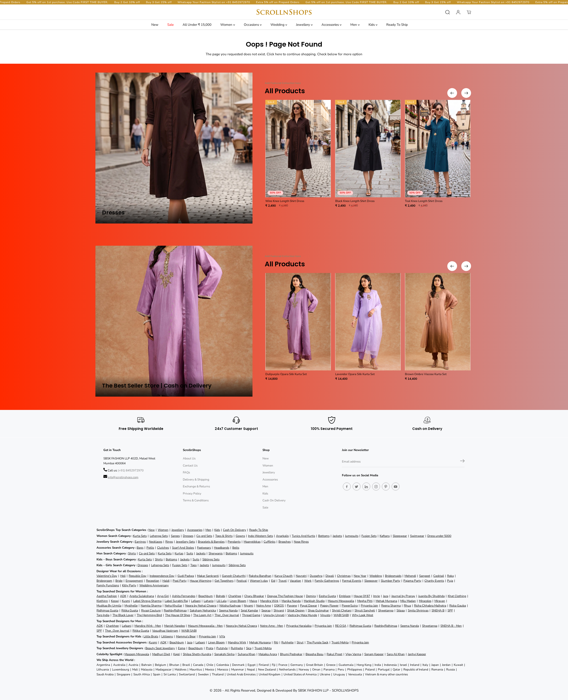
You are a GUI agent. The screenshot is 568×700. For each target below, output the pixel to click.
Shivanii (279, 610)
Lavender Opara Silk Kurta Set (355, 374)
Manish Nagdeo (174, 626)
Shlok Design (296, 610)
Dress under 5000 (439, 536)
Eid (273, 581)
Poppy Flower (329, 605)
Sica (248, 648)
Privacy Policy (192, 493)
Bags (140, 548)
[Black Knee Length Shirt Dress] (368, 148)
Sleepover (371, 581)
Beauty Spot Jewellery (160, 648)
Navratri (301, 576)
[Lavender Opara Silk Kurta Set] (368, 321)
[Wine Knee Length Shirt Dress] (298, 148)
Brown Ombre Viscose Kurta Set (426, 374)
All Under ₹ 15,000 (197, 24)
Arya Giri (163, 596)
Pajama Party (412, 581)
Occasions (252, 24)
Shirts (132, 553)
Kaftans (385, 536)
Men (354, 24)
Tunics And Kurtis (303, 536)
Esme (181, 648)
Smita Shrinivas (418, 610)
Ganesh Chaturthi (234, 576)
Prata (209, 648)
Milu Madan (408, 601)
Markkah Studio (314, 601)
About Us (189, 458)
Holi (123, 576)
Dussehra (316, 576)
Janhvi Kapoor (417, 654)
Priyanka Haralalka (299, 626)
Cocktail (438, 576)
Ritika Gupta (129, 610)
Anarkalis (282, 536)
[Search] (447, 12)
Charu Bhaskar (254, 596)
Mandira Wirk (269, 601)
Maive (253, 601)
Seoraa (265, 610)
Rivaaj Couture (151, 610)
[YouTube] (395, 486)
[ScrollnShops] (284, 12)
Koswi (115, 601)
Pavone (292, 605)
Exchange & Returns (196, 486)
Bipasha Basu (314, 654)
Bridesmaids (393, 576)
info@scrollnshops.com (123, 477)
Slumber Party (390, 581)
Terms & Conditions (196, 500)
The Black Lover (123, 615)
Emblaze (345, 596)
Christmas (344, 576)
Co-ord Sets (204, 536)
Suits (189, 553)
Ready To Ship (397, 24)
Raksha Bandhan (260, 576)
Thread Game (251, 615)
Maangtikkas (252, 542)
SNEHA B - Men (451, 626)
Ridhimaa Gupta (107, 610)
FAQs (186, 472)
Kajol (176, 654)
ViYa (222, 636)
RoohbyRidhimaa (175, 610)
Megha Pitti (365, 601)
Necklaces (155, 542)
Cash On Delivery (274, 500)
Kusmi (126, 601)
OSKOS (279, 605)
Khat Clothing (457, 596)
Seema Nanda (228, 610)
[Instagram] (376, 486)
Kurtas (179, 553)
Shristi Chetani (341, 610)
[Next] (466, 93)
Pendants (234, 542)
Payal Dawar (308, 605)
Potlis (150, 548)
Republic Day (137, 576)
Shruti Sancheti (365, 610)
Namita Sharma (151, 605)
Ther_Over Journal (227, 615)
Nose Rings (301, 542)
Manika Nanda (291, 601)
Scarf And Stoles (183, 548)
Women (226, 24)
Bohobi (220, 596)
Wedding (277, 24)
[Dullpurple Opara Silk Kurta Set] (298, 321)
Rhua (407, 605)
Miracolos (425, 601)
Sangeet (424, 576)
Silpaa (400, 610)
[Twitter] (356, 486)
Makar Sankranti (208, 576)
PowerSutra (350, 605)
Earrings (140, 542)
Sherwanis (216, 553)
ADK (123, 596)
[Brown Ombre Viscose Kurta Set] (437, 321)
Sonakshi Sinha (224, 654)
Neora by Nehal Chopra (200, 605)
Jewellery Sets (185, 542)
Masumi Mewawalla (341, 601)
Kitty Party (129, 585)
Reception (152, 581)
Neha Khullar (173, 605)
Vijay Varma (353, 654)
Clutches (163, 548)
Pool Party (180, 581)
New (154, 24)
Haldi (166, 581)
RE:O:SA (340, 626)
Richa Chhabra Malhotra (430, 605)
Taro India (103, 615)
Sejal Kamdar (249, 610)
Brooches (284, 542)
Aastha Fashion (107, 596)
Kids (372, 24)
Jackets (337, 536)
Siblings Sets (210, 559)
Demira (311, 596)
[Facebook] (347, 486)
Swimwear (417, 536)
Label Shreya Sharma (147, 601)
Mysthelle (131, 605)
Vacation (295, 581)
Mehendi (410, 576)
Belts (235, 548)
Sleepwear (400, 536)
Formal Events (351, 581)
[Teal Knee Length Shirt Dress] (437, 148)
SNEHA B (438, 610)
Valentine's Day (107, 576)
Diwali (329, 576)
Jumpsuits (351, 536)
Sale (170, 24)
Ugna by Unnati (273, 615)
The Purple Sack (317, 642)
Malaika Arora (267, 654)
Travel (282, 581)
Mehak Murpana (386, 601)
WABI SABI (341, 615)
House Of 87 (362, 596)
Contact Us (190, 465)
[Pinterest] (386, 486)
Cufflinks (269, 542)
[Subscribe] (462, 461)
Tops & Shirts (224, 536)
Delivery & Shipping (196, 479)
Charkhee (234, 596)
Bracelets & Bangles (211, 542)
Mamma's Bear (186, 636)
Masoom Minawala (136, 654)
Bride (118, 581)
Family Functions (108, 585)
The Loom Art (202, 615)
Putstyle (222, 648)
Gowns (240, 536)
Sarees (175, 536)
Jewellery (303, 24)
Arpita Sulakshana (141, 596)
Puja (450, 581)
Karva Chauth (283, 576)
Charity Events (434, 581)
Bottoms (323, 536)
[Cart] (469, 12)
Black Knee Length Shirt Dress (355, 201)
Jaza (385, 596)
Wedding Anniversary (154, 585)
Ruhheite (287, 642)
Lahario (208, 601)
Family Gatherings (327, 581)
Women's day (259, 581)
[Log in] (458, 12)
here (278, 54)
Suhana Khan (246, 654)
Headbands (221, 548)
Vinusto (325, 615)
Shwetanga (385, 610)
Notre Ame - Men (271, 626)
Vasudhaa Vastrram (165, 631)
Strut (300, 642)
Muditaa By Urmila (109, 605)
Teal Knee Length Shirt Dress (423, 201)
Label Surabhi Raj (176, 601)
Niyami (248, 605)
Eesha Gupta (327, 596)
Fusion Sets (369, 536)
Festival (242, 581)
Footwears (204, 548)
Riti (276, 642)
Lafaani (196, 601)
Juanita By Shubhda (431, 596)
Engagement (134, 581)
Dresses (188, 536)
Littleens (167, 636)
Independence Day (162, 576)
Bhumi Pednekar (291, 654)
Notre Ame (263, 605)
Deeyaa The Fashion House (285, 596)
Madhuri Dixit (161, 654)
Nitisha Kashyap (230, 605)
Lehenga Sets (159, 536)
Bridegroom (104, 581)
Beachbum (205, 596)
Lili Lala (222, 601)
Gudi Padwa (186, 576)
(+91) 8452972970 (131, 470)
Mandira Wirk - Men (147, 626)
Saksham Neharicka (203, 610)
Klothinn (102, 601)
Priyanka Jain (369, 605)
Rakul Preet (334, 654)
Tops (193, 565)
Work (308, 581)
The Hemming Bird (149, 615)
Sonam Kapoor (374, 654)
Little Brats (151, 636)
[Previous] (452, 93)
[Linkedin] (366, 486)
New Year (360, 576)
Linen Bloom (238, 601)
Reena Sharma (391, 605)
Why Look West (362, 615)
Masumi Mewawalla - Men (205, 626)
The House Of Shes (177, 615)
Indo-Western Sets (260, 536)
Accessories (330, 24)
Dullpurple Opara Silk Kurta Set (286, 374)
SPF (450, 610)
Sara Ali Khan (396, 654)
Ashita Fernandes (183, 596)
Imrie (376, 596)
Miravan (439, 601)
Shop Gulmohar (318, 610)
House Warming (200, 581)
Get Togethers (224, 581)
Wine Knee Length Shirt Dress (284, 201)
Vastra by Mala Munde (302, 615)
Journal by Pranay (403, 596)
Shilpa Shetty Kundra (197, 654)
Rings (169, 542)
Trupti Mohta (340, 642)
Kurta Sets (140, 536)
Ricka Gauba (457, 605)
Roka (450, 576)
